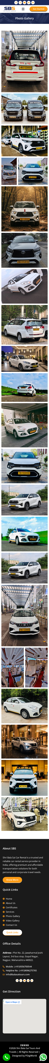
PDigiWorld (31, 1055)
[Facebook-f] (16, 2)
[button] (23, 9)
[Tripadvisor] (28, 2)
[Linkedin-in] (33, 2)
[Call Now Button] (6, 1057)
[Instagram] (20, 2)
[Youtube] (24, 2)
